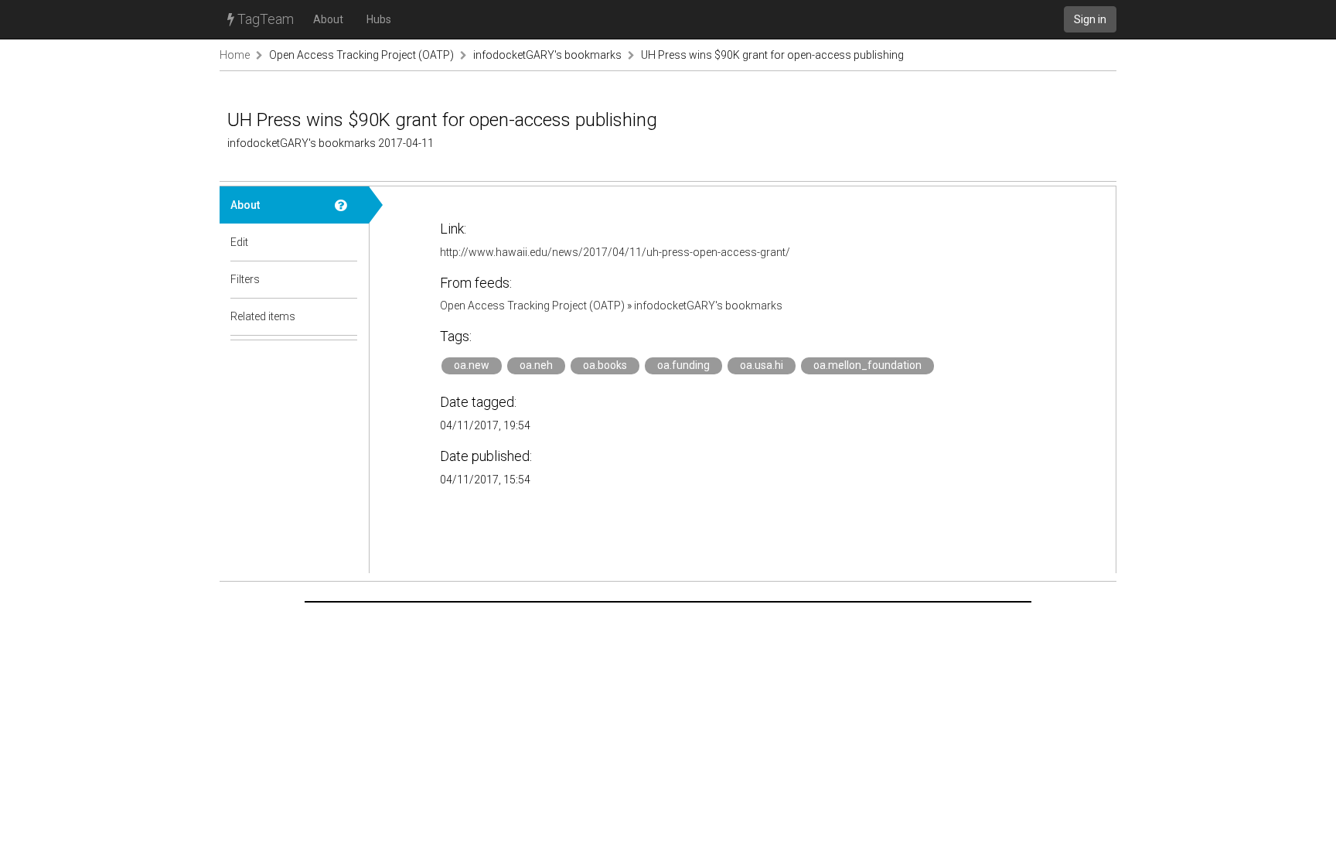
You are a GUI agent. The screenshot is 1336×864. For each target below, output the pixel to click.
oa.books (605, 365)
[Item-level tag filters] (346, 279)
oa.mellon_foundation (867, 365)
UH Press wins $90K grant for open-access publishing (772, 55)
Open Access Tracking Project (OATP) (361, 55)
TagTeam (264, 19)
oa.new (471, 365)
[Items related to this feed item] (346, 316)
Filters (245, 279)
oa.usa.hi (761, 365)
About (328, 19)
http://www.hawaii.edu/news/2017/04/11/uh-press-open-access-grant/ (615, 252)
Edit (239, 242)
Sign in (1090, 19)
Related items (262, 316)
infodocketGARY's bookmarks (547, 55)
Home (235, 55)
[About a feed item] (346, 205)
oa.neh (536, 365)
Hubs (378, 19)
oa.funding (683, 365)
